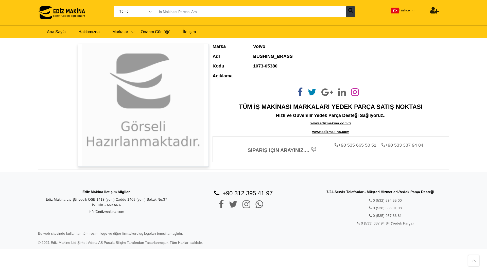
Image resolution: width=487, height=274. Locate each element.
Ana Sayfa (56, 32)
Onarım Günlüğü (155, 32)
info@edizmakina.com (106, 212)
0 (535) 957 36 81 (387, 216)
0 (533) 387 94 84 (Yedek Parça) (387, 223)
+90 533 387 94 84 (404, 145)
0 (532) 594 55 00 (387, 200)
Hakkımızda (89, 32)
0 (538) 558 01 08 (387, 208)
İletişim (189, 32)
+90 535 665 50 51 (357, 145)
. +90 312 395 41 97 (246, 193)
